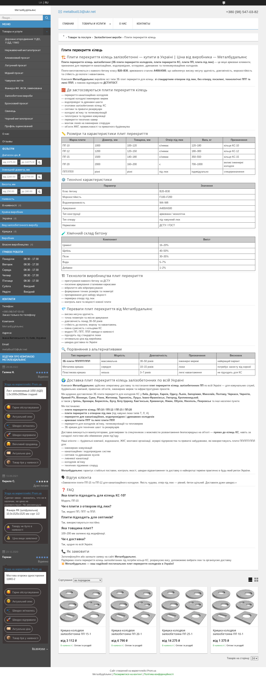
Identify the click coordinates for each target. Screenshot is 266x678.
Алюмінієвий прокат (17, 57)
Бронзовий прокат (16, 103)
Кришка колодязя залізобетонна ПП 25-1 (177, 632)
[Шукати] (47, 18)
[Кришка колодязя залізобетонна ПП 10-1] (234, 607)
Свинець (10, 111)
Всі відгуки (38, 648)
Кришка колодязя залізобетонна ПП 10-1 (228, 632)
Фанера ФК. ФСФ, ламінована (23, 88)
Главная (68, 23)
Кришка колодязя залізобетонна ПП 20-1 (126, 632)
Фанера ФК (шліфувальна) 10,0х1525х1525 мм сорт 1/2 (23, 512)
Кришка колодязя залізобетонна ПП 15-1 (76, 632)
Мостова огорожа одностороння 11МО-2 (25, 577)
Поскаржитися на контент (128, 674)
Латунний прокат (16, 65)
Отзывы (7, 141)
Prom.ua (151, 670)
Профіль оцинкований (19, 126)
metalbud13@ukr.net (14, 349)
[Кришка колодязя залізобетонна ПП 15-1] (82, 607)
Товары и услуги (12, 31)
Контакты (143, 23)
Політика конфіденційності (159, 674)
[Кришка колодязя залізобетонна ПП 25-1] (183, 607)
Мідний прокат (14, 73)
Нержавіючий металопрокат (23, 50)
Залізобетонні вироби (19, 95)
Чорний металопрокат (19, 118)
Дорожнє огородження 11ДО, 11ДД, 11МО (23, 40)
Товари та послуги (79, 37)
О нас (5, 133)
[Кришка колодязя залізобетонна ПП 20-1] (133, 607)
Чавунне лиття (14, 80)
